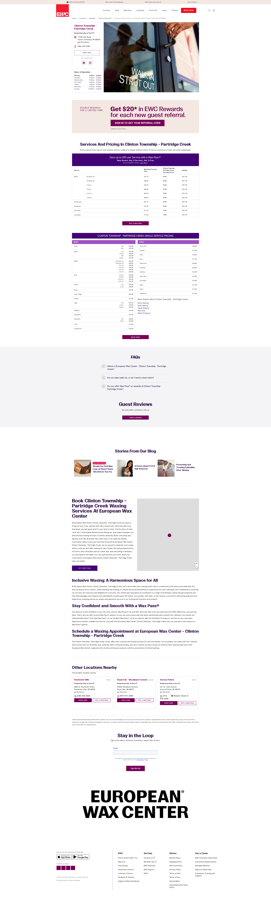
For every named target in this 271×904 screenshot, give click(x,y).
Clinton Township (105, 18)
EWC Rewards (149, 866)
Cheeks (142, 250)
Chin (141, 255)
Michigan (92, 18)
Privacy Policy (175, 869)
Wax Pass (141, 310)
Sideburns (143, 293)
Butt (75, 275)
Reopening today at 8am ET (127, 683)
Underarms (78, 202)
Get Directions (85, 568)
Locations (83, 18)
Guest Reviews (135, 404)
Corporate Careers (126, 869)
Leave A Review (135, 418)
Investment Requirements (205, 862)
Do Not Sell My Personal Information (68, 880)
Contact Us (148, 858)
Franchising (123, 866)
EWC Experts (149, 869)
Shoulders (77, 315)
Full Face (143, 268)
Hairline (142, 272)
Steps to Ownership (203, 869)
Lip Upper (77, 215)
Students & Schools (126, 877)
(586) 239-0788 (84, 46)
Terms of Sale (175, 873)
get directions (83, 42)
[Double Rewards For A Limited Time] (135, 132)
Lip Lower (77, 210)
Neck (141, 285)
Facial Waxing (143, 308)
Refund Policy (175, 858)
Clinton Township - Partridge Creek (85, 27)
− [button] (196, 566)
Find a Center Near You (127, 858)
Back (75, 251)
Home (74, 18)
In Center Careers (125, 873)
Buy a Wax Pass (87, 58)
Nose (141, 289)
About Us (122, 862)
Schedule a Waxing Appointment (103, 631)
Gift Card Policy (176, 866)
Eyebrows (77, 206)
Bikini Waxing (143, 303)
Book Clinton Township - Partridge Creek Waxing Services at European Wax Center (102, 509)
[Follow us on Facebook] (83, 62)
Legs (75, 303)
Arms (76, 246)
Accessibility (174, 881)
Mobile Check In (181, 696)
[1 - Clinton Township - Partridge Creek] (169, 536)
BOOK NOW (189, 10)
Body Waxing (143, 305)
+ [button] (196, 563)
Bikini (76, 177)
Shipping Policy (175, 862)
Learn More (144, 163)
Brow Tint (143, 246)
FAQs (146, 873)
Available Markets (202, 866)
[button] (209, 10)
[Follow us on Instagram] (90, 62)
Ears (141, 259)
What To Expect (144, 313)
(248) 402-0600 (83, 696)
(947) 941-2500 (126, 696)
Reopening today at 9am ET (84, 33)
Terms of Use (174, 877)
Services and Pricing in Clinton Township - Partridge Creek (135, 144)
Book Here (87, 53)
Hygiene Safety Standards (128, 881)
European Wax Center (68, 877)
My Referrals (149, 862)
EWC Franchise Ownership (206, 858)
